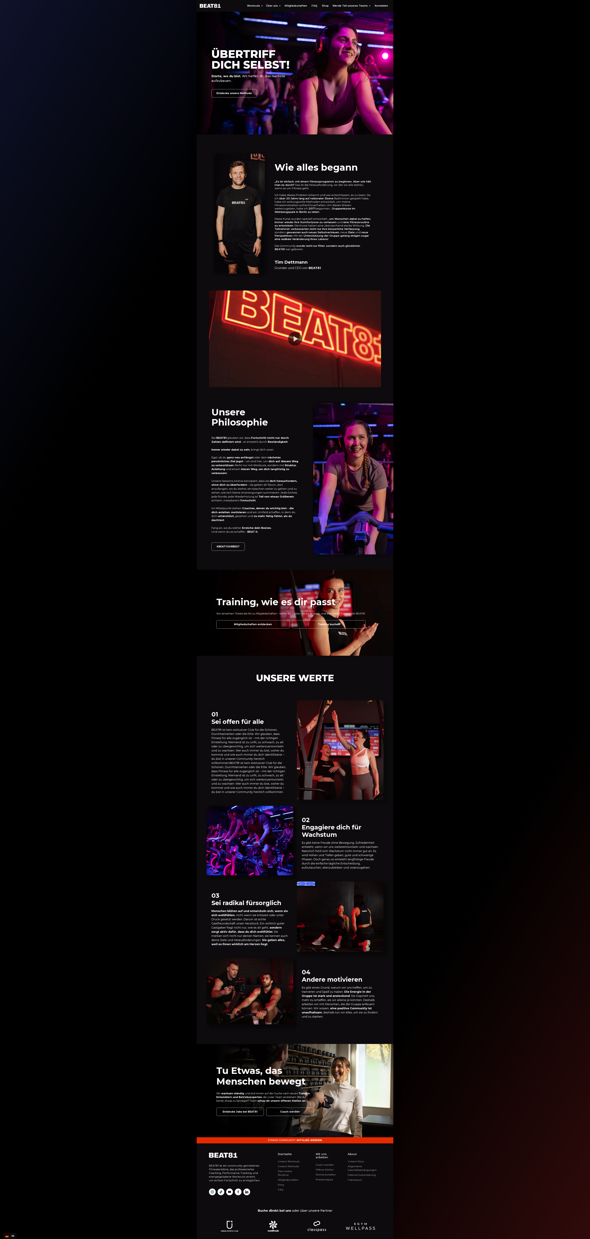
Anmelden (381, 5)
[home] (213, 6)
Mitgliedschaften (296, 5)
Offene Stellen (325, 1169)
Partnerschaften (326, 1174)
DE (13, 1235)
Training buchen (329, 624)
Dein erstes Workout (285, 1173)
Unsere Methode (288, 1166)
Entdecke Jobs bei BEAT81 (240, 1111)
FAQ (314, 5)
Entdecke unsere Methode (234, 93)
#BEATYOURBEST (228, 546)
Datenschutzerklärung (362, 1174)
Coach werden (290, 1111)
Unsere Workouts (289, 1161)
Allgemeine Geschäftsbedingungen (362, 1168)
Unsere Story (356, 1161)
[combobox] (10, 1236)
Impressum (355, 1179)
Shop (325, 5)
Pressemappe (324, 1179)
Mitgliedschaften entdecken (253, 624)
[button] (255, 6)
